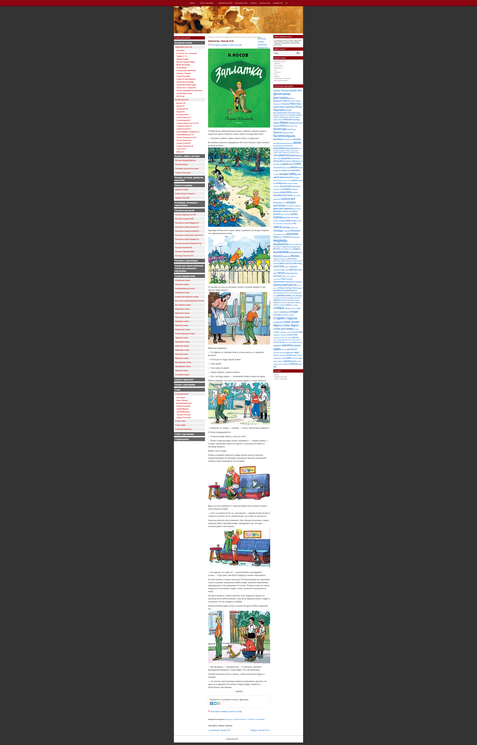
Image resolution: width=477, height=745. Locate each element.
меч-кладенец (283, 247)
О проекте (253, 3)
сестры (290, 300)
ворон (287, 148)
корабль (295, 192)
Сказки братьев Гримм (185, 82)
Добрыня (291, 98)
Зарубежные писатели (183, 47)
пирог (284, 276)
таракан (276, 335)
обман (283, 261)
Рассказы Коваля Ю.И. (183, 247)
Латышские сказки (182, 317)
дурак (285, 163)
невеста (276, 259)
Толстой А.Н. (181, 149)
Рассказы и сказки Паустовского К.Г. (189, 235)
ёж (274, 366)
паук (300, 270)
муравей (293, 252)
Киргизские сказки (182, 313)
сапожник (297, 298)
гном (296, 151)
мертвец (298, 244)
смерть (288, 305)
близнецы (290, 126)
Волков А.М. (181, 103)
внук (274, 143)
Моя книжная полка (241, 3)
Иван (293, 103)
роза (293, 293)
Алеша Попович (281, 90)
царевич (277, 345)
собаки (287, 308)
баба (275, 120)
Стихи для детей (181, 394)
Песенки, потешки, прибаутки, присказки (189, 178)
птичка (288, 288)
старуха (291, 318)
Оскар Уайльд (181, 67)
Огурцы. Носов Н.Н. (259, 730)
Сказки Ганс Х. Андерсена (186, 88)
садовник (276, 298)
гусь (275, 155)
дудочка (279, 164)
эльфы (275, 364)
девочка (284, 155)
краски (288, 206)
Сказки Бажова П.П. (183, 117)
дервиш (293, 158)
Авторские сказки (183, 42)
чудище (276, 355)
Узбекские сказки (182, 346)
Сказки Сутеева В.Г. (183, 143)
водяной (286, 143)
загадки (284, 173)
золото (290, 177)
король (286, 198)
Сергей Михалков (183, 412)
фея (295, 342)
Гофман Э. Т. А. (181, 56)
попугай (289, 279)
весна (285, 139)
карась (280, 180)
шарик (283, 358)
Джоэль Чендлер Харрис (185, 62)
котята (284, 203)
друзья (300, 161)
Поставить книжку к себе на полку (226, 45)
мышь (295, 255)
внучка (279, 143)
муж (276, 252)
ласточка (294, 217)
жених (300, 167)
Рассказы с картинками (186, 260)
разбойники (289, 290)
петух (281, 273)
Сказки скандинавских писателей (189, 90)
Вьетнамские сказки (183, 305)
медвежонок (281, 244)
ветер (291, 139)
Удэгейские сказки (182, 342)
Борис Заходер (182, 400)
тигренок (276, 338)
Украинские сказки (182, 350)
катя (289, 180)
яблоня (294, 363)
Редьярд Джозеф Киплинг (186, 70)
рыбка (293, 296)
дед (301, 155)
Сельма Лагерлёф (183, 76)
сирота (276, 302)
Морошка (277, 76)
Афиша (276, 374)
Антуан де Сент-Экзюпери (186, 53)
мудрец (297, 249)
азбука (281, 117)
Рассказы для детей (184, 210)
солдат (293, 311)
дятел (291, 164)
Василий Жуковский (183, 403)
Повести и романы (183, 185)
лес (274, 223)
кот (293, 198)
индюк (296, 177)
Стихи (177, 389)
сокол (275, 312)
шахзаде (295, 358)
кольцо (276, 192)
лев (288, 220)
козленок (296, 186)
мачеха (287, 237)
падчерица (277, 270)
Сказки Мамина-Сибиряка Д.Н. (188, 132)
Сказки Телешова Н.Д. (185, 146)
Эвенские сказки (181, 370)
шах (288, 357)
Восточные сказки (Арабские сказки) (189, 301)
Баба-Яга (296, 90)
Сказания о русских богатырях (187, 168)
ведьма (290, 135)
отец (299, 263)
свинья (276, 300)
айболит (292, 117)
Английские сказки (182, 292)
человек (276, 353)
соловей (284, 315)
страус (276, 332)
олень (275, 263)
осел (287, 263)
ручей (275, 295)
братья (277, 132)
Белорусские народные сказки (186, 297)
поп (283, 278)
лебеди (275, 221)
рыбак (287, 295)
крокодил (277, 211)
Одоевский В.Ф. (182, 109)
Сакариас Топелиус (183, 73)
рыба (280, 295)
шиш (300, 358)
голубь (275, 152)
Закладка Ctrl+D (278, 3)
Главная (192, 3)
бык (291, 132)
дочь (281, 161)
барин (284, 122)
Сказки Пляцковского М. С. (186, 137)
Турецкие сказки (181, 338)
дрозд (295, 161)
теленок (283, 335)
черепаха (289, 352)
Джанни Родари (182, 59)
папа (287, 270)
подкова (293, 276)
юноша (280, 364)
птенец (275, 288)
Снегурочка (282, 115)
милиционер (295, 247)
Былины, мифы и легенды (187, 156)
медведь (280, 240)
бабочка (280, 120)
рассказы (282, 293)
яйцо (300, 364)
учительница (289, 342)
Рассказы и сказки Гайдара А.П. (187, 223)
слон (275, 305)
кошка (291, 202)
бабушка (287, 119)
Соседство (277, 72)
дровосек (288, 161)
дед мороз (277, 158)
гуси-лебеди (290, 152)
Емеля (293, 101)
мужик (284, 252)
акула (297, 117)
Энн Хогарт (180, 96)
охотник (278, 266)
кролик (285, 211)
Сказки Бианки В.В (183, 120)
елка (275, 167)
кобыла (290, 183)
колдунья (294, 189)
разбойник (278, 290)
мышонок (286, 256)
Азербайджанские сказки (185, 288)
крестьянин (297, 209)
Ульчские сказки (181, 354)
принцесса (289, 284)
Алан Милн (180, 50)
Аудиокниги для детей (225, 3)
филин (299, 342)
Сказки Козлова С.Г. (183, 129)
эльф (299, 361)
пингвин (277, 276)
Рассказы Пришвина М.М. (185, 251)
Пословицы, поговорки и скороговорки (186, 204)
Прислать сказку (264, 3)
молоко (276, 249)
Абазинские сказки (182, 280)
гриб (284, 152)
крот (290, 211)
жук (288, 170)
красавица (279, 205)
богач (289, 129)
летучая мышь (287, 223)
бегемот (299, 123)
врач (299, 148)
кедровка (300, 180)
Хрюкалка (277, 63)
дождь (276, 161)
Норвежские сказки (182, 329)
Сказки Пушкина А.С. (184, 140)
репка (289, 293)
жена (293, 167)
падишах (293, 266)
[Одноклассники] (218, 703)
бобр (295, 126)
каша (294, 180)
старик (278, 318)
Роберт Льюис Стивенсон (185, 194)
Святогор (290, 113)
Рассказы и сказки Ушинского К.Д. (188, 243)
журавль (295, 170)
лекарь (294, 221)
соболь (293, 308)
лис (294, 223)
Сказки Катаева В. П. (184, 126)
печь (295, 273)
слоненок (281, 305)
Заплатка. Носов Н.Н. (221, 41)
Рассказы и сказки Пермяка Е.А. (187, 239)
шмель (280, 361)
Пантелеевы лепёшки (281, 80)
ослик (293, 263)
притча (299, 285)
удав (294, 340)
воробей (278, 148)
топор (282, 338)
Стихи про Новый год (183, 429)
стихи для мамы (283, 328)
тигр (295, 334)
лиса (277, 227)
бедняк (276, 126)
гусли (297, 152)
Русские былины (181, 164)
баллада (296, 119)
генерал (282, 151)
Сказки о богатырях (183, 173)
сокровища (284, 312)
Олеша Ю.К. (180, 112)
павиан (286, 266)
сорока (291, 315)
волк (297, 143)
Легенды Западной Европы (185, 160)
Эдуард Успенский (182, 198)
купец (294, 213)
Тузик (275, 74)
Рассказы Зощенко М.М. (184, 219)
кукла (283, 214)
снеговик (295, 305)
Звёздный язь (278, 68)
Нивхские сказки (181, 325)
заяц (292, 174)
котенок (277, 202)
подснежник (277, 279)
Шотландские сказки (183, 362)
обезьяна (292, 259)
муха (299, 252)
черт (296, 352)
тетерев (289, 335)
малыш (284, 234)
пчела (294, 288)
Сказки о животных (184, 379)
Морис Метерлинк (183, 65)
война (291, 143)
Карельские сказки (182, 309)
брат (294, 129)
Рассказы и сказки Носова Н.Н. (187, 227)
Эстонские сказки (182, 374)
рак (296, 290)
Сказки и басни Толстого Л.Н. (187, 123)
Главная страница (214, 37)
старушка (277, 322)
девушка (294, 155)
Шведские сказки (181, 358)
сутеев (294, 332)
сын (300, 331)
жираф (284, 170)
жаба (280, 167)
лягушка (295, 230)
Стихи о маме (180, 425)
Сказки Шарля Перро (184, 93)
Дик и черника (278, 65)
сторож (296, 329)
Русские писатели (182, 100)
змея (282, 177)
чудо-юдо (282, 355)
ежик (298, 163)
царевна (287, 345)
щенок (287, 360)
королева (287, 195)
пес (275, 273)
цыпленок (292, 349)
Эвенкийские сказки (183, 366)
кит (274, 183)
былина (279, 135)
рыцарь (299, 295)
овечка (296, 261)
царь (277, 349)
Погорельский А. (182, 114)
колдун (286, 189)
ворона (294, 148)
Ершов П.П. (180, 106)
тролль (295, 337)
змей (276, 177)
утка (282, 342)
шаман (294, 355)
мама (276, 237)
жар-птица (286, 168)
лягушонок (277, 234)
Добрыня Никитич (282, 101)
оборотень (289, 261)
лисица (286, 227)
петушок (289, 273)
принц (277, 284)
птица (281, 287)
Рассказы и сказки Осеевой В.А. (187, 231)
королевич (296, 195)
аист (287, 117)
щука (294, 361)
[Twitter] (215, 703)
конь (289, 192)
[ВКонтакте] (211, 703)
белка (283, 125)
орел (281, 263)
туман (275, 340)
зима (299, 174)
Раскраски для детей (280, 376)
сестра (284, 300)
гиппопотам (290, 151)
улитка (298, 340)
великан (278, 139)
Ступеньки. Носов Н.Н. (220, 730)
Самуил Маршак (182, 409)
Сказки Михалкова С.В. (185, 134)
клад (279, 183)
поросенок (278, 281)
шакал (289, 355)
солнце (277, 314)
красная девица (283, 208)
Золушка (285, 104)
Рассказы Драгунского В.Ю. (185, 215)
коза (282, 186)
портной (288, 282)
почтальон (297, 282)
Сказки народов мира (185, 276)
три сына (287, 338)
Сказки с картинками (206, 3)
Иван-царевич (287, 107)
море (282, 249)
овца (300, 261)
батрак (292, 123)
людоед (286, 231)
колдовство (277, 189)
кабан (275, 180)
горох (280, 152)
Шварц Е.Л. (180, 152)
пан (283, 270)
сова (298, 308)
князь (284, 183)
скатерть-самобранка (287, 303)
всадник (275, 151)
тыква (280, 340)
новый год (283, 259)
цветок (283, 349)
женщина (277, 170)
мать (281, 237)
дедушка (286, 158)
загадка (276, 174)
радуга (299, 288)
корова (277, 195)
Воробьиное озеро (279, 61)
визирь (297, 139)
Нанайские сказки (182, 321)
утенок (276, 342)
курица (277, 217)
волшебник (277, 146)
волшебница (288, 146)
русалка (298, 293)
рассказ (276, 293)
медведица (295, 237)
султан (288, 332)
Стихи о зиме (180, 421)
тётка (290, 340)
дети (298, 158)
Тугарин (276, 117)
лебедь (282, 221)
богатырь (280, 129)
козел (288, 186)
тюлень (285, 340)
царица (297, 345)
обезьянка (277, 261)
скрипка (298, 303)
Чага (275, 70)
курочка (286, 217)
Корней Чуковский (183, 406)
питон (288, 276)
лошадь (278, 230)
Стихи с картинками (184, 434)
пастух (293, 269)
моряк (291, 249)
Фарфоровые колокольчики (282, 78)
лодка (292, 227)
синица (296, 300)
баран (276, 122)
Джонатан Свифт (181, 189)
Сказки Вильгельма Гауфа (186, 85)
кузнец (277, 214)
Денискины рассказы (281, 96)
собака (278, 308)
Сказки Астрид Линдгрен (186, 79)
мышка (277, 255)
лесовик (279, 223)
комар (283, 192)
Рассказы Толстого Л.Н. (184, 256)
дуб (274, 164)
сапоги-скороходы (287, 298)
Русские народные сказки (185, 333)
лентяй (299, 221)
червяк (282, 353)
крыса (295, 211)
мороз (286, 249)
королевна (277, 199)
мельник (292, 244)
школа (275, 361)
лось (296, 227)
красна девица (295, 206)
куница (288, 214)
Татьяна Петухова (183, 415)
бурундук (285, 133)
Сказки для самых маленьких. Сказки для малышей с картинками (189, 268)
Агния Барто (181, 397)
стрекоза (283, 332)
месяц (275, 247)
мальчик (292, 234)
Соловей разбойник (294, 115)
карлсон (285, 180)
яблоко (286, 364)
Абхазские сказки (182, 284)
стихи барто (290, 325)
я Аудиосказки (182, 439)
